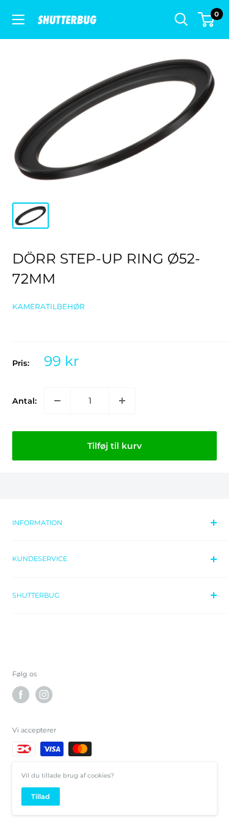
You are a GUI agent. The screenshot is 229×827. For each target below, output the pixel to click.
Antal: (24, 401)
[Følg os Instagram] (44, 694)
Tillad (40, 796)
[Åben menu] (18, 19)
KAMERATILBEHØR (48, 306)
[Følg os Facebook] (20, 694)
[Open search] (181, 19)
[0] (206, 19)
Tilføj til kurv (114, 445)
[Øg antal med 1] (122, 401)
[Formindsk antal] (57, 401)
